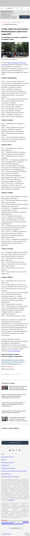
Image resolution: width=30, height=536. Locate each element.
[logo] (15, 528)
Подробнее (11, 500)
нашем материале (14, 351)
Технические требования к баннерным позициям (14, 470)
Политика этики (5, 465)
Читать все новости (15, 442)
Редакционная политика (7, 462)
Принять (24, 17)
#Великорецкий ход (10, 24)
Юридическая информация (8, 468)
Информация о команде (7, 456)
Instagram (9, 356)
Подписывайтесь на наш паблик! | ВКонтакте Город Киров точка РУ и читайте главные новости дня (13, 362)
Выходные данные (5, 473)
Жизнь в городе (5, 22)
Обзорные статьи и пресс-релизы (10, 476)
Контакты (3, 459)
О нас (2, 453)
